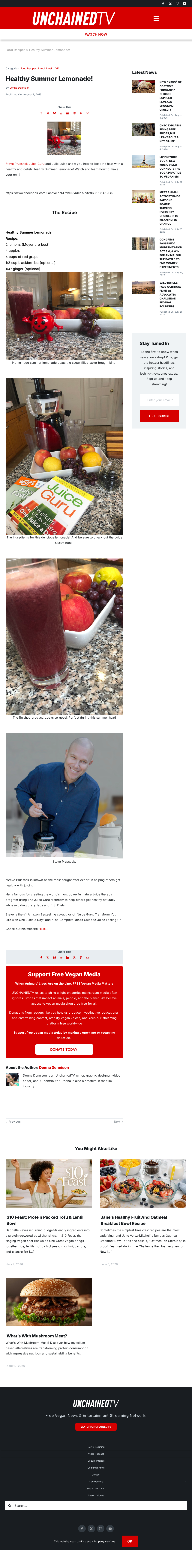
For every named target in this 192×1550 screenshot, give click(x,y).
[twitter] (170, 3)
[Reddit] (61, 113)
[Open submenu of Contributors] (185, 1481)
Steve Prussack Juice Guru (25, 164)
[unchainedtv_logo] (74, 10)
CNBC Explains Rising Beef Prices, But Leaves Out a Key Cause (170, 133)
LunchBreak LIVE (48, 68)
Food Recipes (15, 50)
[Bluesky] (54, 113)
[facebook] (163, 3)
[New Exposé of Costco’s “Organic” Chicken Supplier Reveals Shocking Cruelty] (143, 83)
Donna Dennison (19, 87)
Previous (14, 1121)
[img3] (64, 123)
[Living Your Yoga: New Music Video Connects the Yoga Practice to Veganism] (143, 157)
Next (117, 1121)
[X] (48, 113)
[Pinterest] (81, 113)
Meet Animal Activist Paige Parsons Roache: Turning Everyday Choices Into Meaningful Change (170, 208)
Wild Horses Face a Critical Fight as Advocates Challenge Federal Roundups (170, 294)
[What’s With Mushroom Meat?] (49, 1280)
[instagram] (177, 3)
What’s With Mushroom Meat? (37, 1335)
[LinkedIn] (67, 113)
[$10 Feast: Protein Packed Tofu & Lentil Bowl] (49, 1161)
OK (130, 1541)
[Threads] (74, 113)
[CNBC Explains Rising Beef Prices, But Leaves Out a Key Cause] (143, 126)
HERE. (43, 929)
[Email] (87, 113)
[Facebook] (41, 113)
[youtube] (184, 3)
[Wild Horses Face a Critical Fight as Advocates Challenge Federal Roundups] (143, 283)
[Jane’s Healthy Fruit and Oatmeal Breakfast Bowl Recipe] (143, 1161)
